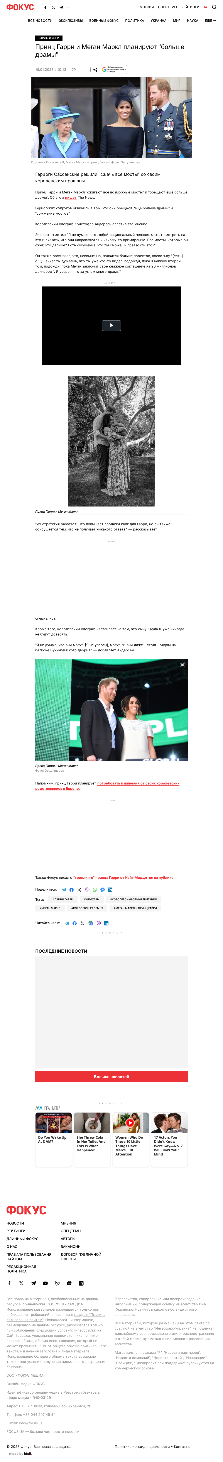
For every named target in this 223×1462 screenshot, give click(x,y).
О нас (12, 1246)
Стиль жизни (49, 38)
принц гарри (63, 899)
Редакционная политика (21, 1268)
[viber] (57, 1283)
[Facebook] (45, 7)
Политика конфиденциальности (142, 1446)
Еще (208, 21)
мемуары (92, 899)
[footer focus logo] (27, 1210)
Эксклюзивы (71, 21)
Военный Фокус (104, 21)
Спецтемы (167, 7)
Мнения (147, 7)
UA (205, 7)
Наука (192, 21)
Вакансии (71, 1246)
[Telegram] (61, 7)
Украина (159, 21)
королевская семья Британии (134, 899)
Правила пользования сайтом (29, 1256)
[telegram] (33, 1283)
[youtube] (45, 1283)
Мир (177, 21)
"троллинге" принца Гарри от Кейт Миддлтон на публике (123, 877)
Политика (134, 21)
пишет (71, 197)
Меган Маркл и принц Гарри (136, 908)
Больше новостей (111, 1076)
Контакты (182, 1446)
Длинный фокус (23, 1239)
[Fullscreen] (149, 382)
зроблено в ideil (20, 1453)
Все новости (40, 21)
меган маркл (51, 908)
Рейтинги (190, 7)
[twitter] (21, 1283)
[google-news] (69, 1283)
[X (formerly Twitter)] (53, 7)
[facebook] (9, 1283)
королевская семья (88, 908)
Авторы (68, 1239)
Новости (15, 1223)
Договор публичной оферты (81, 1256)
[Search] (214, 7)
